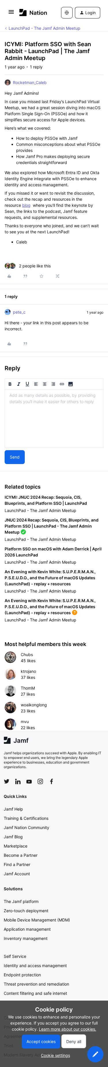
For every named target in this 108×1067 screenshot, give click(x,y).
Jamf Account (17, 873)
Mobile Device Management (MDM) (37, 919)
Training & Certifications (26, 818)
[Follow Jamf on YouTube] (29, 781)
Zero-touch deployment (26, 910)
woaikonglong (34, 704)
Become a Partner (20, 855)
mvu (25, 721)
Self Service (15, 956)
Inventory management (26, 938)
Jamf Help (13, 809)
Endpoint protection (22, 974)
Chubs (27, 654)
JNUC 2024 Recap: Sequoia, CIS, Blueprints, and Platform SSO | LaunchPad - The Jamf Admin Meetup (51, 526)
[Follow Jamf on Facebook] (51, 781)
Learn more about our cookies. (67, 1029)
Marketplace (15, 845)
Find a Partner (17, 864)
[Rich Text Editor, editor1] (54, 419)
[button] (11, 13)
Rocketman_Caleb (30, 82)
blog (26, 205)
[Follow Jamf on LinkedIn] (18, 781)
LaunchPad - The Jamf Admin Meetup (44, 28)
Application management (27, 929)
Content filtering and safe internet (35, 993)
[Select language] (67, 12)
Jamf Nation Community (26, 827)
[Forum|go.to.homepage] (31, 12)
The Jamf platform (21, 901)
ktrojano (28, 671)
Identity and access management (35, 965)
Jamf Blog (13, 836)
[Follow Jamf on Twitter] (7, 781)
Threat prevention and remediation (36, 984)
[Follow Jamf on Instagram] (40, 781)
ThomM (28, 688)
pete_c (19, 312)
